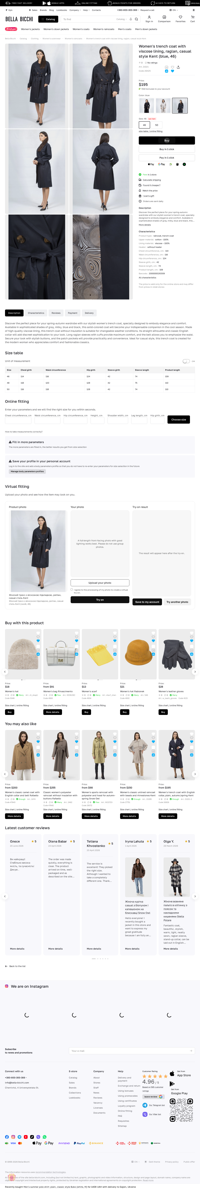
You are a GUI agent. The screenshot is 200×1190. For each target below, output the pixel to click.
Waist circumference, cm (47, 415)
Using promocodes (128, 1095)
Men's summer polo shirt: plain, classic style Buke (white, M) (55, 1186)
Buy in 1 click (166, 149)
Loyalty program (126, 1105)
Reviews (56, 313)
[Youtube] (26, 1137)
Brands (72, 1087)
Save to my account (147, 601)
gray (163, 105)
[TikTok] (32, 1137)
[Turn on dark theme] (193, 10)
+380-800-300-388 (127, 10)
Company (98, 1071)
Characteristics (36, 313)
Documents (99, 1112)
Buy (167, 140)
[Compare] (166, 67)
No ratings (152, 62)
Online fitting (125, 1110)
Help (120, 1071)
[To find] (136, 19)
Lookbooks (74, 1097)
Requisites (123, 1121)
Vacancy (97, 1102)
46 (144, 125)
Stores (96, 1082)
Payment (72, 313)
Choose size (178, 419)
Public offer (189, 1161)
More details (52, 712)
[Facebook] (7, 1137)
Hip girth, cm (157, 415)
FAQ (120, 1116)
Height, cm (96, 415)
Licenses (98, 1107)
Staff (96, 1087)
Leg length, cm (139, 415)
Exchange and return (129, 1085)
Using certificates (127, 1100)
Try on (100, 599)
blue (180, 105)
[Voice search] (130, 19)
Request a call (147, 10)
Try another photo (177, 601)
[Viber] (38, 1137)
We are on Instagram (29, 986)
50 (156, 125)
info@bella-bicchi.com (17, 1082)
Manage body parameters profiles (27, 471)
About (96, 1077)
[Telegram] (19, 1137)
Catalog (73, 1077)
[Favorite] (172, 67)
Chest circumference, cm (18, 415)
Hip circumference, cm (75, 415)
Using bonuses (125, 1090)
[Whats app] (44, 1137)
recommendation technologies (50, 1172)
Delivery (89, 313)
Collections (75, 1092)
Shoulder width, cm (118, 415)
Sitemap (122, 1126)
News (96, 1092)
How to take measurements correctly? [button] (24, 431)
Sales (72, 1082)
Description (14, 313)
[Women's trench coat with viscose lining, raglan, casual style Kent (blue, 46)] (37, 86)
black (146, 105)
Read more (148, 1180)
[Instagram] (13, 1137)
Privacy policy (171, 1161)
